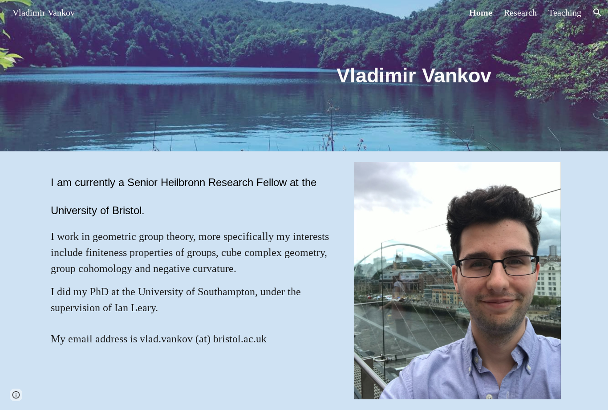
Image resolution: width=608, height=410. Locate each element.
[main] (413, 75)
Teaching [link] (564, 12)
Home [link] (480, 12)
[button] (597, 12)
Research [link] (520, 12)
